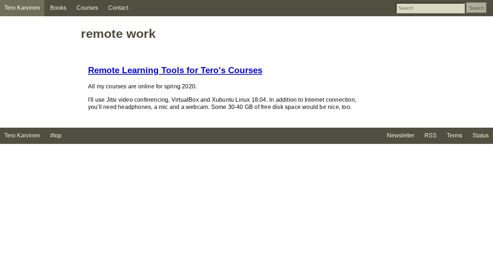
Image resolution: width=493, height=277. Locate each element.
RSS (430, 135)
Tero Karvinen (22, 8)
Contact (118, 8)
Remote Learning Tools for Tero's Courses (175, 70)
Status (480, 135)
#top (55, 135)
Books (58, 8)
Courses (87, 8)
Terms (454, 135)
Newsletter (400, 135)
